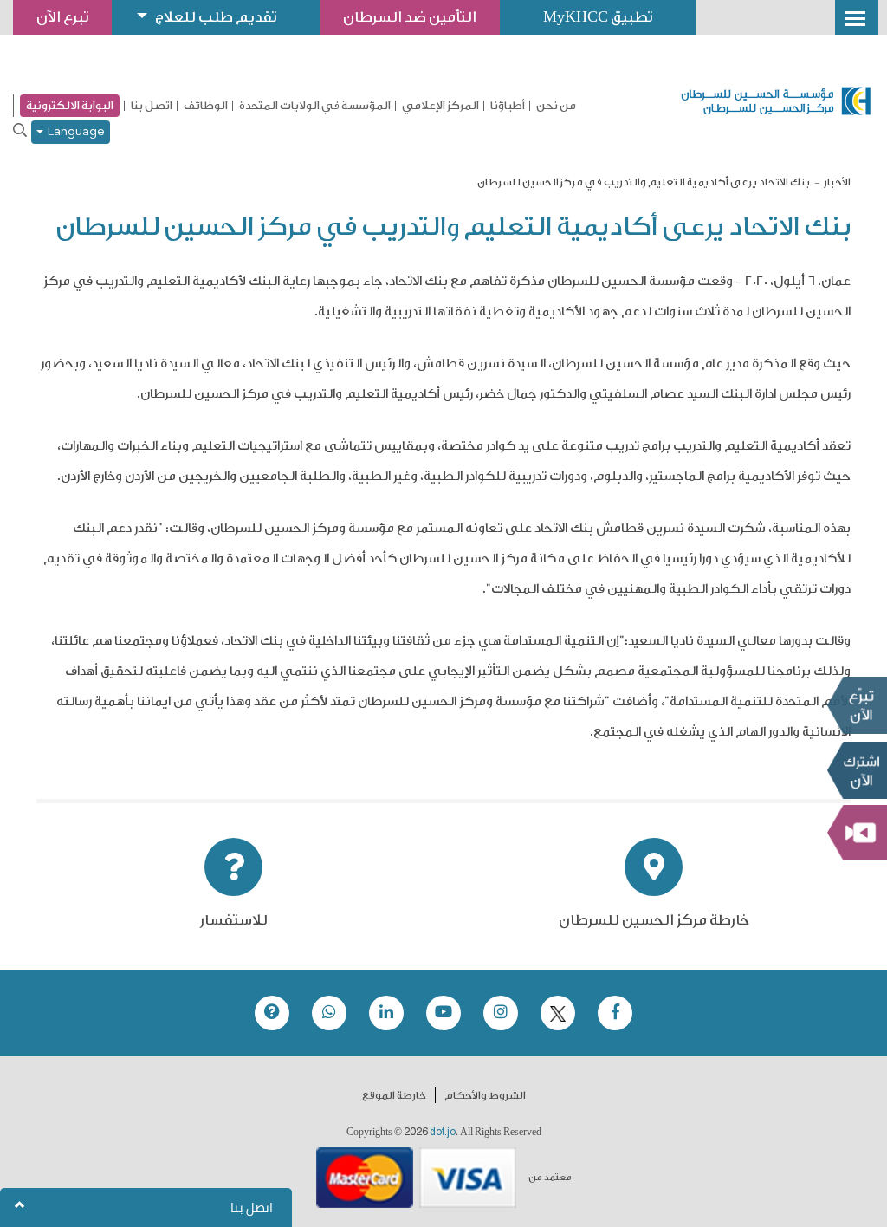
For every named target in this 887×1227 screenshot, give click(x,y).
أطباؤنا (507, 106)
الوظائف (206, 106)
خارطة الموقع (394, 1095)
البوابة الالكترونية (69, 105)
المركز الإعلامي (440, 106)
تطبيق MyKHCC (597, 17)
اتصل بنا (151, 106)
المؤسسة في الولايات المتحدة (315, 106)
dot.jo (443, 1132)
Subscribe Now (856, 770)
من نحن (556, 106)
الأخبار (837, 182)
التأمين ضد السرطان (409, 17)
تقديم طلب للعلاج (215, 17)
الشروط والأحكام (485, 1095)
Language (74, 132)
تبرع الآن (856, 705)
